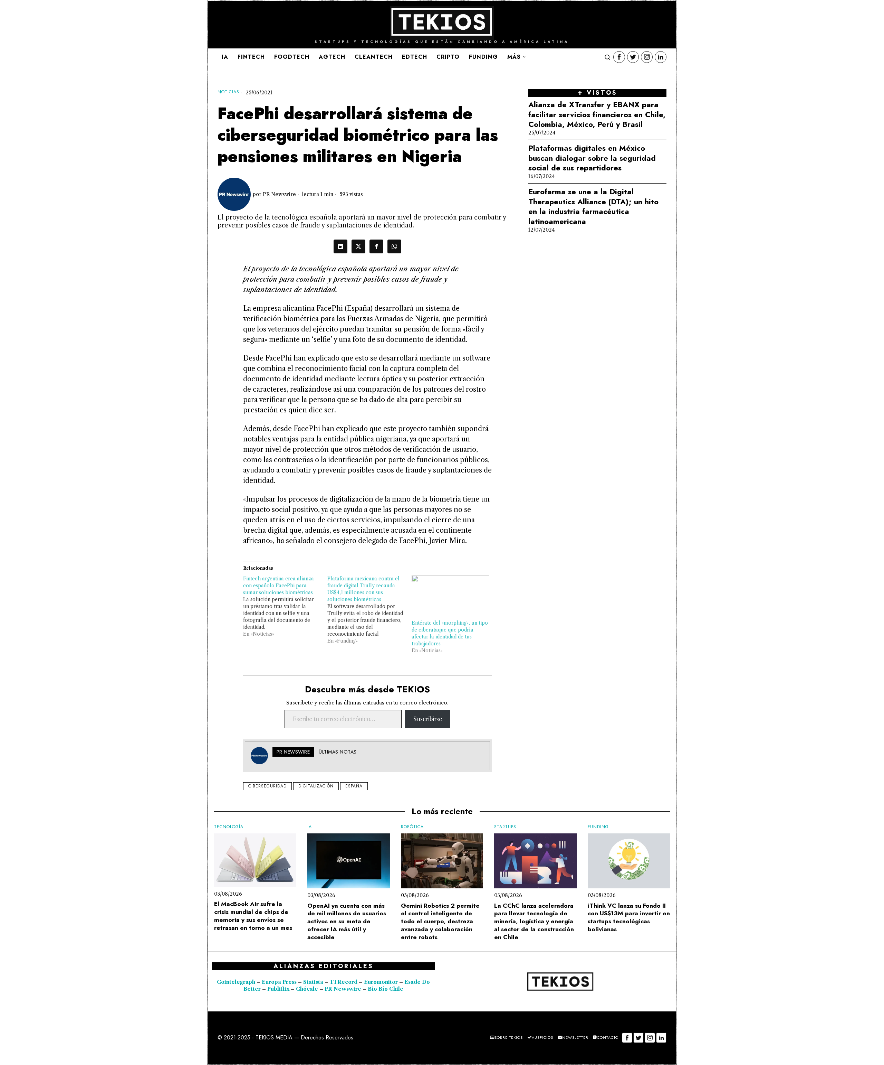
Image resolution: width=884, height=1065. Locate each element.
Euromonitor (381, 982)
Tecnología (228, 827)
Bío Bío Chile (385, 989)
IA (309, 827)
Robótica (412, 827)
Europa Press (279, 982)
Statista (314, 982)
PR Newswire (279, 194)
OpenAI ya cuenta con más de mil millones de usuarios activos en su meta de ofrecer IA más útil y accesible (346, 921)
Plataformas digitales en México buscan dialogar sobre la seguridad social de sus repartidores (592, 158)
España (354, 786)
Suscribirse (427, 719)
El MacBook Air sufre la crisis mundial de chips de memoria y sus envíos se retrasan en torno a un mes (253, 916)
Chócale (307, 989)
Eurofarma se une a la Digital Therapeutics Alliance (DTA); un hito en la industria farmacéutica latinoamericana (593, 206)
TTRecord (344, 982)
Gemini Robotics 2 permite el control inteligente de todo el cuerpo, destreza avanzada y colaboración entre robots (440, 921)
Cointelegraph (236, 982)
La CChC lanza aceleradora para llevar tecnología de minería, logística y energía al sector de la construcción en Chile (534, 921)
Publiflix (278, 989)
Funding (598, 827)
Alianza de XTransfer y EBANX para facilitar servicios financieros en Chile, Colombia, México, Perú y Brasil (596, 114)
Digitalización (316, 786)
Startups (505, 827)
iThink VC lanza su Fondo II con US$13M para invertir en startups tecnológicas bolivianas (629, 917)
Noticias (228, 92)
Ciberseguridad (267, 786)
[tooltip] (619, 57)
